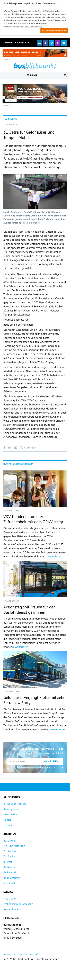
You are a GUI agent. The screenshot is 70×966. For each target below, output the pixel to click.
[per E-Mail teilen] (15, 447)
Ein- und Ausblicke (14, 845)
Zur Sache (9, 856)
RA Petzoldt (10, 872)
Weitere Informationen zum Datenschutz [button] (22, 27)
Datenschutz (26, 954)
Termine (8, 825)
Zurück (31, 447)
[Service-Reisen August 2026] (35, 93)
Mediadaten (10, 898)
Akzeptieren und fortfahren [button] (54, 31)
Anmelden (51, 761)
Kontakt (7, 819)
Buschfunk (9, 840)
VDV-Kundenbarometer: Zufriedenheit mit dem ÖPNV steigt (33, 519)
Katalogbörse (11, 809)
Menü (33, 75)
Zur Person (9, 851)
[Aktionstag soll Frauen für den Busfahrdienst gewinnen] (35, 579)
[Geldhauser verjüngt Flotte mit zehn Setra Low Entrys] (35, 669)
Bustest (7, 861)
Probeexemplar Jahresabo (18, 904)
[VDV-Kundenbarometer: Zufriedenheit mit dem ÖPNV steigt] (35, 488)
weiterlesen (54, 556)
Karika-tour (9, 867)
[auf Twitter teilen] (9, 447)
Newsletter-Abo (12, 909)
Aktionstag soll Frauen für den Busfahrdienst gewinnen (29, 609)
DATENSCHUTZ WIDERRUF (51, 767)
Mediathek (9, 883)
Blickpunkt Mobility (14, 803)
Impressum (9, 954)
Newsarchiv (10, 814)
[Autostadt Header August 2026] (35, 53)
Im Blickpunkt (11, 877)
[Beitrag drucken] (21, 447)
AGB (37, 954)
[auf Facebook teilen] (4, 447)
